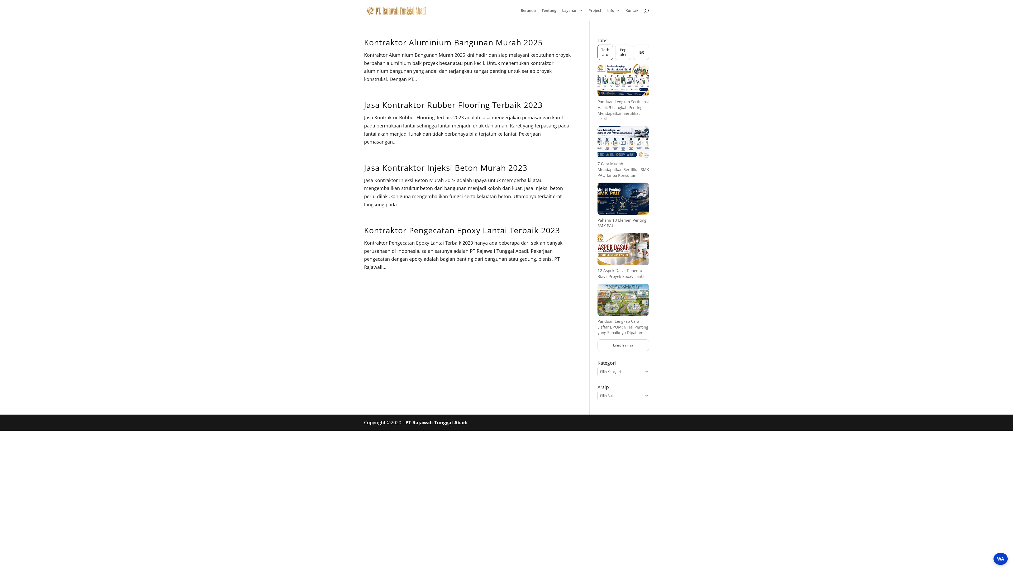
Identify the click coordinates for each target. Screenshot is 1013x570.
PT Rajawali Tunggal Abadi (436, 422)
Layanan (569, 11)
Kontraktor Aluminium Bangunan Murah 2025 (453, 42)
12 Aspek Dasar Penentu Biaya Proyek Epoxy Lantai (622, 273)
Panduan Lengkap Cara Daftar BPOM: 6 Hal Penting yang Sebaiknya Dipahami (623, 327)
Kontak (631, 11)
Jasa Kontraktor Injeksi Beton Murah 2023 (445, 167)
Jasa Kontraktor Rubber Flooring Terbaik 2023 (453, 104)
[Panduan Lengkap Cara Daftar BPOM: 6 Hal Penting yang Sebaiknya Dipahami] (623, 300)
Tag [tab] (641, 52)
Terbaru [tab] (605, 52)
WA (1000, 559)
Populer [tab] (623, 52)
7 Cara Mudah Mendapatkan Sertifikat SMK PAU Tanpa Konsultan (623, 169)
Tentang (549, 11)
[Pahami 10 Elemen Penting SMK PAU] (623, 199)
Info (610, 11)
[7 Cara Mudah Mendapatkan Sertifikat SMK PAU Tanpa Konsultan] (623, 142)
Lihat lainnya (623, 345)
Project (595, 11)
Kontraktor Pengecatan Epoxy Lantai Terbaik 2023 (462, 230)
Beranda (528, 11)
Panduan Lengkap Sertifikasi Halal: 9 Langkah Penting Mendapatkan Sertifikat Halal (623, 110)
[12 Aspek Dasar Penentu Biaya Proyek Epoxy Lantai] (623, 249)
